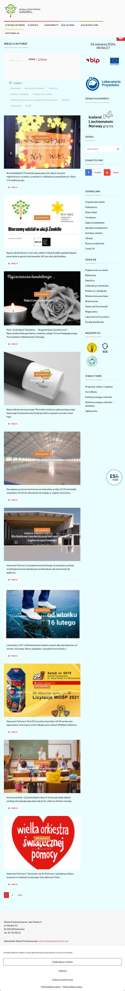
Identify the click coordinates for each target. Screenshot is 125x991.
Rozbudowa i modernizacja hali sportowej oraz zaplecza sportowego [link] (42, 538)
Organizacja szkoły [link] (95, 202)
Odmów (62, 970)
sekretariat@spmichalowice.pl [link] (53, 941)
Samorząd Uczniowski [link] (34, 88)
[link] (22, 10)
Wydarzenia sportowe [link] (96, 296)
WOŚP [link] (28, 106)
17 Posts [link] (42, 59)
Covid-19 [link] (53, 88)
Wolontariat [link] (16, 106)
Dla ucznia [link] (68, 25)
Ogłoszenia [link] (91, 411)
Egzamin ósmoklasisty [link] (96, 228)
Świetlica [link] (65, 100)
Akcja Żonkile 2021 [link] (42, 223)
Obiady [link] (89, 238)
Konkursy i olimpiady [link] (20, 94)
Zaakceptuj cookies (62, 961)
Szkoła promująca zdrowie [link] (98, 397)
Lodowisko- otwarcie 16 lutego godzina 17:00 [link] (42, 616)
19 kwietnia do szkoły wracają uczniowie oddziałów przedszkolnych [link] (42, 146)
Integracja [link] (12, 33)
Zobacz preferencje (62, 979)
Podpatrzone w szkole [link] (42, 94)
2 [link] (12, 895)
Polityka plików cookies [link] (51, 986)
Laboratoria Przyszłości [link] (97, 317)
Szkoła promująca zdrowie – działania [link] (99, 404)
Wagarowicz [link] (91, 311)
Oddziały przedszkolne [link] (97, 285)
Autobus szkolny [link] (93, 233)
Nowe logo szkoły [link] (42, 380)
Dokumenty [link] (51, 25)
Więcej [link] (14, 187)
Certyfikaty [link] (91, 392)
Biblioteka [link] (90, 275)
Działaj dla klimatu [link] (94, 322)
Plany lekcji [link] (91, 212)
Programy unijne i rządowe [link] (99, 386)
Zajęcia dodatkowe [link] (94, 222)
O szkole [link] (33, 25)
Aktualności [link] (16, 88)
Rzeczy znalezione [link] (94, 243)
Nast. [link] (20, 895)
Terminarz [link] (90, 217)
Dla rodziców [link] (89, 25)
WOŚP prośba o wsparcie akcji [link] (42, 844)
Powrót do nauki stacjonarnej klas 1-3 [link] (42, 768)
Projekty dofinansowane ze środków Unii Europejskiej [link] (34, 100)
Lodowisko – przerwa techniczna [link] (42, 460)
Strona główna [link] (15, 25)
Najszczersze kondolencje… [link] (42, 300)
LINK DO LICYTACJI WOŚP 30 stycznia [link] (42, 692)
